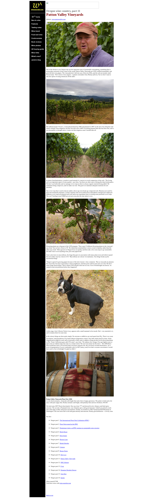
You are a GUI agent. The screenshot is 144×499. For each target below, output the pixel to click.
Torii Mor (63, 474)
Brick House (63, 432)
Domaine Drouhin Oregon (68, 470)
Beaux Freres (64, 451)
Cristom (62, 447)
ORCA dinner (65, 462)
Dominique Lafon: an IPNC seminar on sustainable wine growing (79, 428)
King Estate (63, 436)
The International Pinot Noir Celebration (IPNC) (74, 420)
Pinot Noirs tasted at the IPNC (69, 424)
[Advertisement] (72, 489)
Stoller (63, 478)
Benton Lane (64, 439)
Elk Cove (63, 455)
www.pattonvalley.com (58, 19)
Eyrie (62, 466)
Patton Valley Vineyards (68, 458)
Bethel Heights (64, 443)
